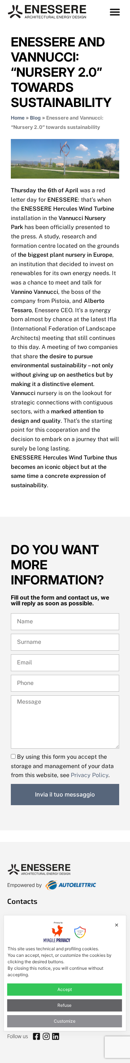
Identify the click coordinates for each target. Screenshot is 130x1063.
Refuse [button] (64, 1005)
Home (18, 118)
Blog (35, 118)
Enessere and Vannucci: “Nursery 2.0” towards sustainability (61, 72)
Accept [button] (64, 989)
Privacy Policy (89, 775)
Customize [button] (64, 1021)
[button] (115, 12)
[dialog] (65, 973)
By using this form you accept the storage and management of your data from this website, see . (62, 766)
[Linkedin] (55, 1036)
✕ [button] (116, 925)
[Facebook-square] (36, 1036)
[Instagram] (46, 1036)
